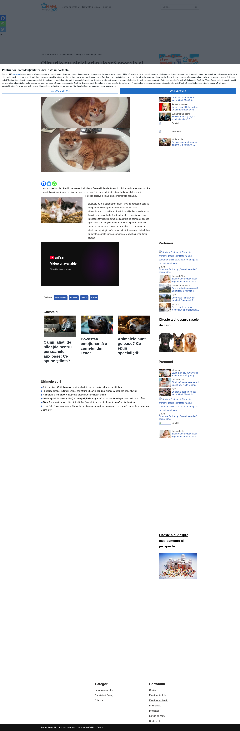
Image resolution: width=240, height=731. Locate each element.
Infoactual (154, 711)
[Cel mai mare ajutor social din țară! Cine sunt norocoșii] (165, 143)
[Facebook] (43, 183)
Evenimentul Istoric (158, 700)
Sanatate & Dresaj (104, 695)
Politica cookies (67, 727)
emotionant (60, 298)
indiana (73, 298)
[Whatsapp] (54, 183)
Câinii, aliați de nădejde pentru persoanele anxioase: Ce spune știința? (58, 351)
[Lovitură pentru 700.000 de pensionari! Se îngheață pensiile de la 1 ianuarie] (165, 373)
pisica (84, 298)
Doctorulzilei (155, 721)
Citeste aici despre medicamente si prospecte (173, 540)
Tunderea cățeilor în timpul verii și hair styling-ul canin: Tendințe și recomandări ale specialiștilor (90, 391)
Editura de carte (157, 716)
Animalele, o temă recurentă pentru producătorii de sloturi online (74, 395)
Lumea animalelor (104, 690)
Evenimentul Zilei (157, 695)
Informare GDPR (86, 727)
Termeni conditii (48, 727)
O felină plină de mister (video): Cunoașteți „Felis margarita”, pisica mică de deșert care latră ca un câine (94, 398)
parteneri (16, 74)
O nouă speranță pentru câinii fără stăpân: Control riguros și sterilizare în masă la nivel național (89, 402)
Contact (100, 727)
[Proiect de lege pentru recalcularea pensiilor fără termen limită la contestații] (165, 308)
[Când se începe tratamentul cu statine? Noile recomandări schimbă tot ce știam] (165, 383)
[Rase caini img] (178, 351)
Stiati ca (99, 700)
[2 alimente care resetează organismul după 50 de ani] (165, 279)
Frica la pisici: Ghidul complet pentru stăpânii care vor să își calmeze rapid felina (82, 387)
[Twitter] (49, 183)
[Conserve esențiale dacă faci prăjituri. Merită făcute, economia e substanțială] (165, 98)
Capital (152, 690)
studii (94, 298)
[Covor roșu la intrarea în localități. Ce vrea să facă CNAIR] (165, 298)
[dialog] (120, 81)
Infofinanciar (155, 705)
